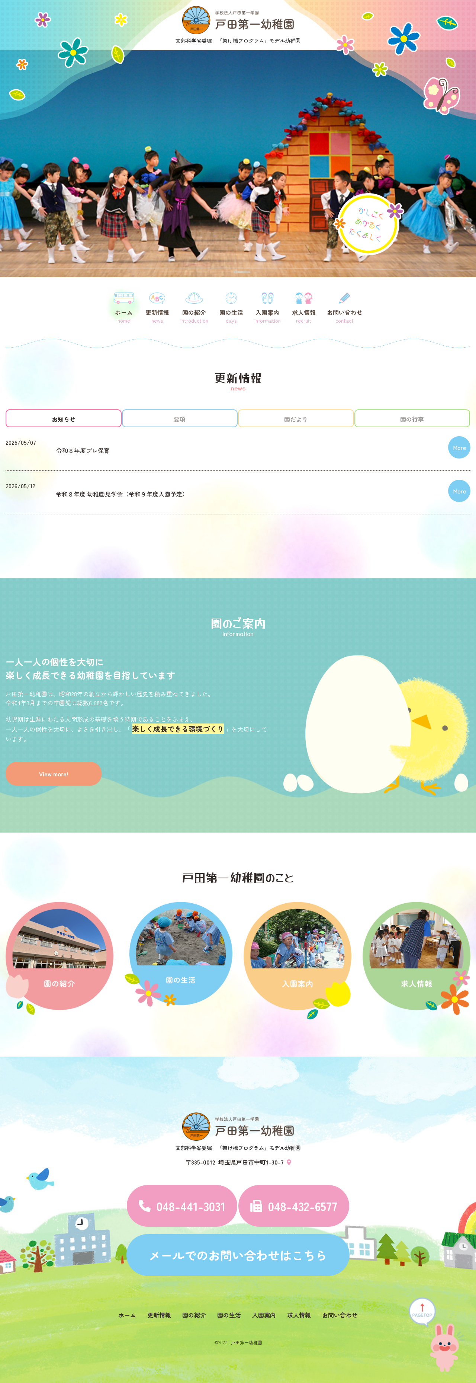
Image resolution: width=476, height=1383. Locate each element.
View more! (53, 773)
